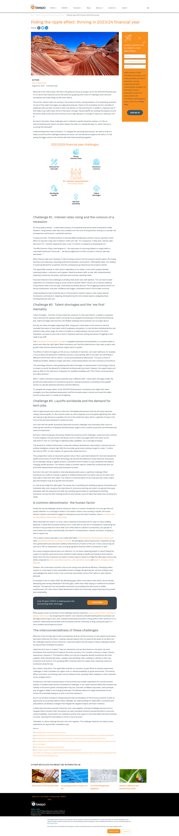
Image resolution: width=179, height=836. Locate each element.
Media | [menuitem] (64, 796)
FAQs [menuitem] (49, 799)
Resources (76, 8)
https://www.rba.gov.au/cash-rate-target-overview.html (50, 732)
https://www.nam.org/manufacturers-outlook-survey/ (49, 747)
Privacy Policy (53, 823)
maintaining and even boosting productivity (54, 541)
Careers (124, 8)
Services (52, 8)
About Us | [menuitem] (36, 796)
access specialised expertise (60, 560)
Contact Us (112, 8)
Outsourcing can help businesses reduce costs (96, 538)
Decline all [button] (126, 831)
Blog (88, 8)
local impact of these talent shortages (51, 341)
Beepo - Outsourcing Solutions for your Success (50, 15)
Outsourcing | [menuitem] (55, 796)
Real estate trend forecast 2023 (45, 786)
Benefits (64, 8)
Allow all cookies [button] (114, 831)
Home (32, 15)
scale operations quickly (80, 560)
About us (99, 8)
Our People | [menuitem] (45, 796)
